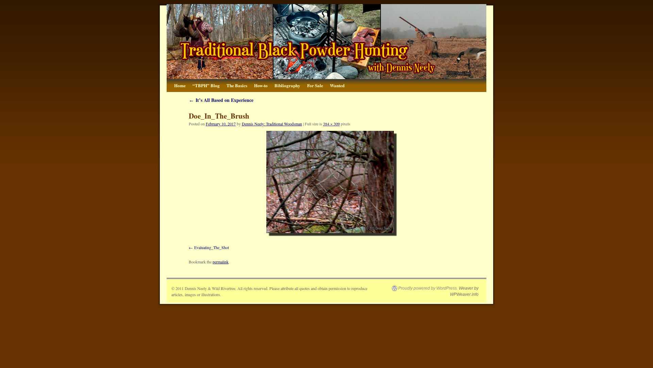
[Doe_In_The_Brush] (331, 183)
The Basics (237, 85)
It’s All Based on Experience (221, 100)
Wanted (337, 85)
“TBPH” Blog (206, 85)
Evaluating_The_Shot (211, 247)
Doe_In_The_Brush (219, 116)
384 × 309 (331, 123)
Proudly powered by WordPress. (428, 288)
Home (180, 85)
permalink (221, 261)
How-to (261, 85)
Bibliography (287, 85)
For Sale (315, 85)
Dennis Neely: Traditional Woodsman (272, 123)
